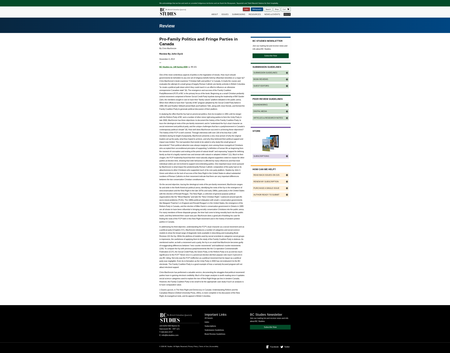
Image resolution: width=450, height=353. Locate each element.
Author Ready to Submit (266, 195)
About (214, 14)
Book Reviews (260, 79)
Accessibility (214, 346)
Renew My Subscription (266, 182)
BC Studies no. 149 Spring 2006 (173, 67)
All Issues (209, 318)
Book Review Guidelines (215, 334)
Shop (277, 9)
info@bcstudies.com (170, 335)
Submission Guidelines (265, 73)
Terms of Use (203, 346)
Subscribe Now (270, 56)
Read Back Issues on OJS (266, 175)
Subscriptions (261, 156)
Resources (255, 14)
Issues (225, 14)
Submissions (238, 14)
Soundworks (260, 105)
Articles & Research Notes (268, 118)
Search (268, 9)
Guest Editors (261, 86)
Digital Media (260, 111)
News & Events (272, 14)
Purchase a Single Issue (266, 188)
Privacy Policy (193, 346)
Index (246, 9)
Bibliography (257, 9)
